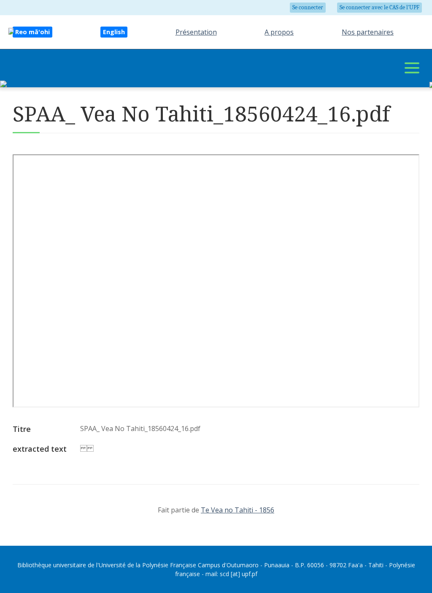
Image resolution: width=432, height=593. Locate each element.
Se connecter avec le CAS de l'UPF (379, 7)
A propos (279, 32)
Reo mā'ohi (32, 32)
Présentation (196, 32)
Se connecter (307, 7)
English (114, 32)
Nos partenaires (368, 32)
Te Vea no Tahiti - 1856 (237, 510)
